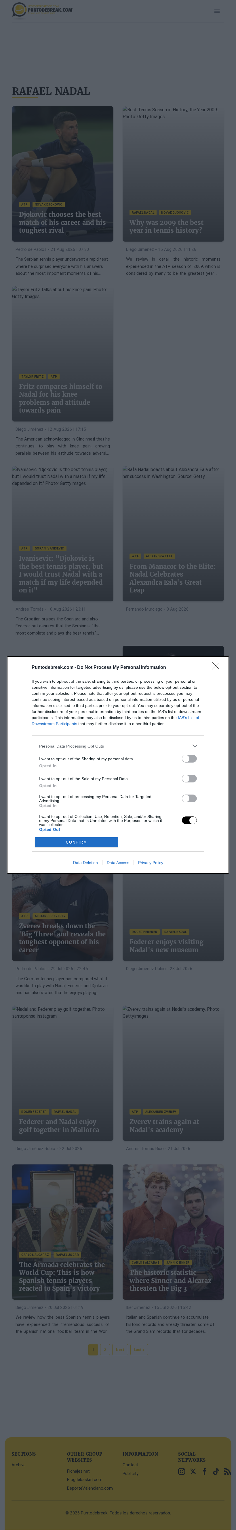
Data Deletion (85, 862)
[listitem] (118, 746)
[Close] (217, 667)
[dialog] (118, 765)
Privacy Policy (150, 862)
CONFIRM (76, 842)
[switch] (189, 759)
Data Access (118, 862)
